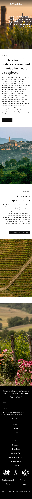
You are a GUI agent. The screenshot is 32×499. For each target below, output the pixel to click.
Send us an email (8, 480)
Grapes (16, 433)
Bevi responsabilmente (16, 457)
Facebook (24, 484)
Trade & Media (16, 461)
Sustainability (16, 453)
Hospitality (16, 445)
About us (16, 424)
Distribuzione (16, 441)
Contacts (16, 465)
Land (16, 428)
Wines (16, 437)
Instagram (24, 480)
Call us (8, 484)
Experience (16, 449)
